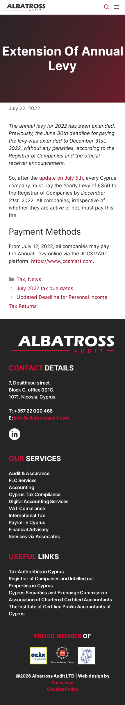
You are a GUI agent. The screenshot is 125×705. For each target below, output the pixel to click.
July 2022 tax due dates (45, 288)
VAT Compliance (27, 508)
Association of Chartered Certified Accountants (60, 599)
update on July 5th (61, 178)
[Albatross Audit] (25, 7)
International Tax (27, 515)
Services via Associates (34, 536)
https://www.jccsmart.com (62, 261)
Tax (21, 279)
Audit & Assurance (29, 473)
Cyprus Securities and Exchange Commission (58, 592)
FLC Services (23, 480)
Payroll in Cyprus (27, 522)
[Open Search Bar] (107, 7)
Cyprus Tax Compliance (34, 494)
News (34, 279)
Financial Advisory (29, 529)
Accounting (21, 487)
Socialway (62, 682)
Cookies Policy (62, 689)
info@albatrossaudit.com (41, 418)
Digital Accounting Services (38, 501)
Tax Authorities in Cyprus (36, 571)
